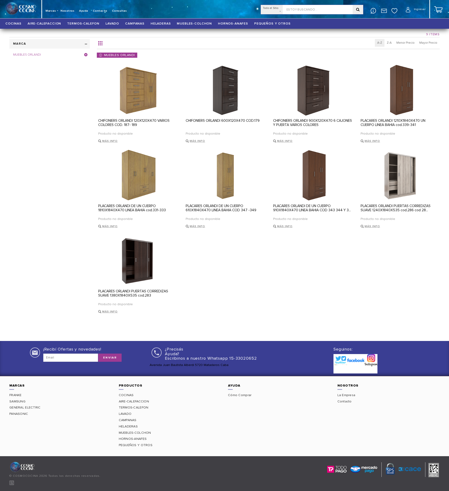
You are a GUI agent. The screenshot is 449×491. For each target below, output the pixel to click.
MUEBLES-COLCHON (194, 23)
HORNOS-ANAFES (233, 23)
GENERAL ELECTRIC (24, 407)
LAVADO (112, 23)
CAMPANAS (135, 23)
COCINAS (13, 23)
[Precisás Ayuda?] (373, 8)
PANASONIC (18, 414)
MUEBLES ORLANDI (119, 55)
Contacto (344, 401)
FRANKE (15, 395)
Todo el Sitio (271, 8)
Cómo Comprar (239, 395)
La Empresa (346, 395)
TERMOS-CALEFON (83, 23)
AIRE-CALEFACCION (44, 23)
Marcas (51, 10)
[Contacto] (384, 8)
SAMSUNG (17, 401)
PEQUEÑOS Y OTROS (272, 23)
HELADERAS (161, 23)
